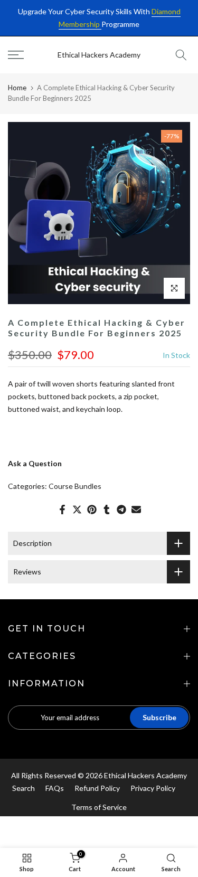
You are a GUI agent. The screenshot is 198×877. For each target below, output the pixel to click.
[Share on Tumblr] (106, 509)
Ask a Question (35, 463)
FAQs (54, 788)
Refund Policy (97, 788)
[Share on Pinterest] (92, 509)
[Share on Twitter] (77, 509)
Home (17, 87)
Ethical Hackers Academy (99, 55)
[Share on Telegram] (121, 509)
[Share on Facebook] (62, 509)
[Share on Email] (136, 509)
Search (23, 788)
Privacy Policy (152, 788)
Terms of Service (99, 807)
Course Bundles (75, 486)
